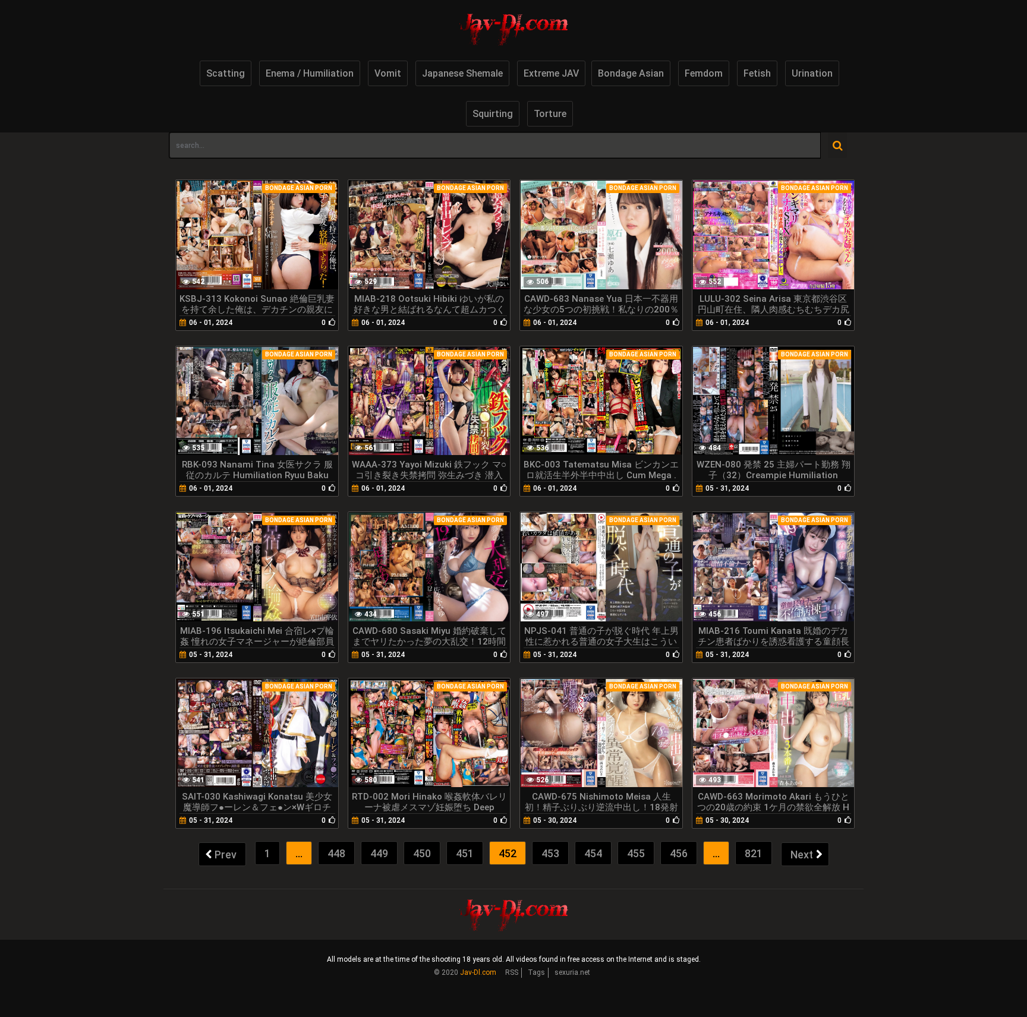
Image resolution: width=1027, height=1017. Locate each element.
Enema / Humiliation (310, 73)
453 (550, 853)
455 (636, 853)
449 (379, 853)
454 (593, 853)
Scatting (225, 73)
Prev (226, 854)
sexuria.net (572, 972)
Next (801, 854)
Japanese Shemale (462, 73)
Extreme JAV (551, 73)
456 (679, 853)
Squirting (492, 113)
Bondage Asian (631, 73)
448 (336, 853)
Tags (536, 972)
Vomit (387, 73)
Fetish (757, 73)
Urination (812, 73)
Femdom (704, 73)
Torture (550, 113)
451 (465, 853)
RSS (511, 972)
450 (422, 853)
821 (754, 853)
